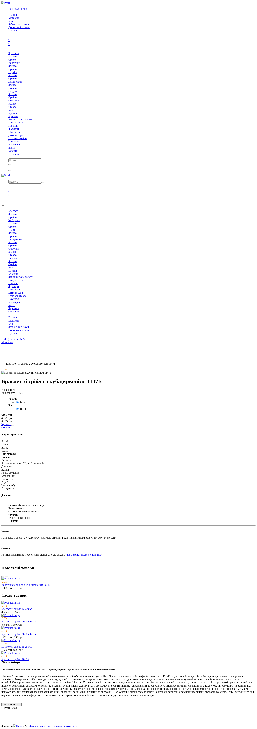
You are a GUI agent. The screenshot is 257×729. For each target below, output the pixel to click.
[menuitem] (13, 14)
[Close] (2, 205)
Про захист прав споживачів (84, 554)
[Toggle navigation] (9, 170)
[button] (6, 424)
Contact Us (7, 427)
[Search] (9, 164)
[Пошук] (42, 182)
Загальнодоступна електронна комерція (53, 725)
